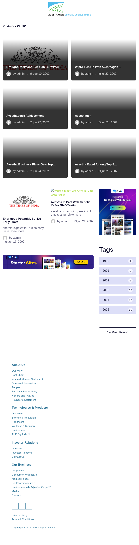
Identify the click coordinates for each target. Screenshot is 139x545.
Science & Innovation (24, 383)
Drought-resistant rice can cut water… (34, 67)
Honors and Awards (23, 395)
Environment (19, 430)
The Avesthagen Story (24, 391)
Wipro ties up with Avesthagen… (98, 67)
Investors (17, 448)
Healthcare (18, 421)
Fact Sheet (18, 374)
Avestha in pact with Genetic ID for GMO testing (70, 204)
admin (21, 73)
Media (15, 491)
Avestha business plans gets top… (31, 164)
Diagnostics (18, 470)
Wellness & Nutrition (23, 425)
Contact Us (18, 456)
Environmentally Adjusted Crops (31, 487)
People (16, 387)
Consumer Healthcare (24, 474)
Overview (17, 370)
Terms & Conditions (23, 519)
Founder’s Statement (24, 399)
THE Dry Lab (21, 434)
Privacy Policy (20, 515)
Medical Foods (20, 478)
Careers (16, 495)
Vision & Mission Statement (27, 379)
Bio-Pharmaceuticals (23, 482)
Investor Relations (22, 452)
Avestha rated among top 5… (96, 164)
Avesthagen (83, 115)
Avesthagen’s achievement (25, 115)
